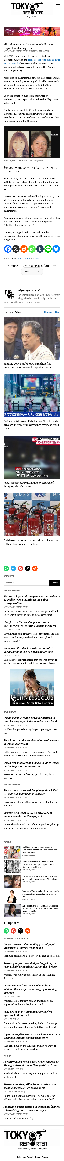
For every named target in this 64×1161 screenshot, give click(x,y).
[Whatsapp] (32, 249)
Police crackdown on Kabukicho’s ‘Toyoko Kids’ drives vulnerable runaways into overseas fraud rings (31, 424)
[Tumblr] (40, 249)
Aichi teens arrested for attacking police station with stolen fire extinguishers (32, 542)
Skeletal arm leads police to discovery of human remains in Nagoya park (28, 814)
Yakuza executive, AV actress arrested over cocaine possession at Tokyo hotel (40, 877)
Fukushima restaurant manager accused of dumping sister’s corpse (29, 484)
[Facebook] (8, 249)
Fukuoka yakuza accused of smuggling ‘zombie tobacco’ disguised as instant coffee (32, 1108)
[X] (16, 249)
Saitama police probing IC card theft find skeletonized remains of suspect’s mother (28, 365)
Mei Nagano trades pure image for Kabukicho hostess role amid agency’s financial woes (39, 850)
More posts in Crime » (52, 312)
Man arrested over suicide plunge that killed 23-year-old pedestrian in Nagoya (30, 792)
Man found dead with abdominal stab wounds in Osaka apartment (32, 742)
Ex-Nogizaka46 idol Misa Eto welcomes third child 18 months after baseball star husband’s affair (40, 908)
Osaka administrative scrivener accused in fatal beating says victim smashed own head (30, 719)
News (37, 258)
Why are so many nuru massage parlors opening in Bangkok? (28, 1013)
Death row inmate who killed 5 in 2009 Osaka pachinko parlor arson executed (31, 764)
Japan (27, 258)
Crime (19, 258)
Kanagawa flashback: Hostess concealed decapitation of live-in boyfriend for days (28, 649)
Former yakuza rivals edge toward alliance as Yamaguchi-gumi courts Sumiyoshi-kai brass (38, 864)
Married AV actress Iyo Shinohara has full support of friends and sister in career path (41, 894)
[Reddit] (24, 249)
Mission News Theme (24, 1157)
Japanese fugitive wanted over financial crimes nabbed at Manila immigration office (32, 1035)
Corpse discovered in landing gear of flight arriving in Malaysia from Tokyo (29, 945)
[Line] (48, 249)
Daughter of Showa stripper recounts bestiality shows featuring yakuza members (30, 623)
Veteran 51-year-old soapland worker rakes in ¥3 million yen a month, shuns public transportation (32, 599)
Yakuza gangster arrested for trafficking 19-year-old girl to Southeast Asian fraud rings (30, 964)
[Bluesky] (56, 249)
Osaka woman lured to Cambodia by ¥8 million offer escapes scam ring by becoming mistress (30, 989)
